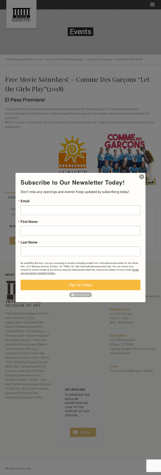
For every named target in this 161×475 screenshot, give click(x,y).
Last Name (29, 242)
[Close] (141, 176)
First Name (29, 221)
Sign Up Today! (80, 284)
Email (25, 201)
